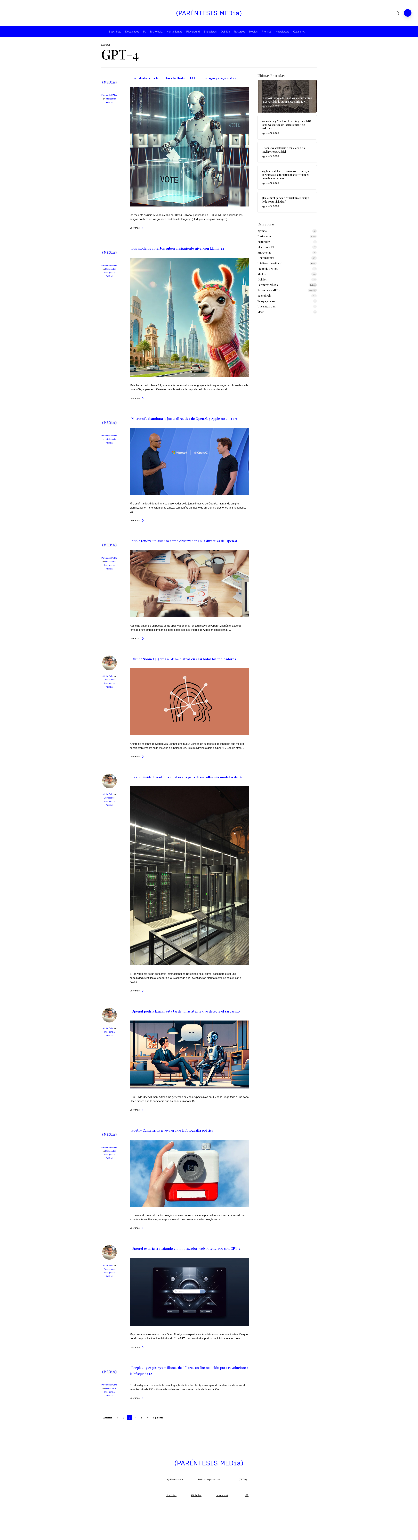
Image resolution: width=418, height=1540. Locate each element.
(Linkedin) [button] (196, 1495)
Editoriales (263, 241)
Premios (266, 31)
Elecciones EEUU (267, 247)
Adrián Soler (108, 676)
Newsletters (282, 31)
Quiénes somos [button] (175, 1479)
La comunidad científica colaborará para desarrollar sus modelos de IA (186, 777)
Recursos (239, 31)
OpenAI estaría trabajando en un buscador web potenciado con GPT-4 (186, 1248)
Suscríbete (115, 31)
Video (260, 311)
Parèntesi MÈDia (286, 285)
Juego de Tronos (267, 268)
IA (144, 31)
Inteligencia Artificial (269, 263)
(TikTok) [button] (243, 1479)
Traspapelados (266, 301)
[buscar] (397, 13)
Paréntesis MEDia (109, 95)
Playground (193, 31)
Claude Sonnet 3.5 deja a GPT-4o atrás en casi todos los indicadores (183, 659)
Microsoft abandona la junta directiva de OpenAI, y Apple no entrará (184, 418)
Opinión (225, 31)
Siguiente (158, 1417)
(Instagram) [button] (222, 1495)
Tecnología (156, 31)
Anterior (107, 1417)
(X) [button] (247, 1495)
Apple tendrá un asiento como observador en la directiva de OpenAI (184, 540)
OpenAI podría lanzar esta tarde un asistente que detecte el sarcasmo (185, 1011)
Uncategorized (266, 306)
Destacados (132, 31)
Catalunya (299, 31)
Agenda (262, 231)
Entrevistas (210, 31)
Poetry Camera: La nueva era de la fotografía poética (172, 1130)
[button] (407, 13)
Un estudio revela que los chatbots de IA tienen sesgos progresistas (183, 78)
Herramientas (174, 31)
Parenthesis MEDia (286, 290)
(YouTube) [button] (171, 1495)
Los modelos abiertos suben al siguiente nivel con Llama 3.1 (177, 248)
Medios (253, 31)
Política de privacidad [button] (209, 1479)
